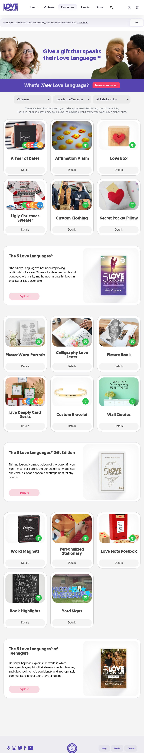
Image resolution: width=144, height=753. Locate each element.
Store (99, 7)
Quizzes (49, 7)
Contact (131, 748)
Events (85, 7)
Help (104, 748)
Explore (24, 296)
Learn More (82, 22)
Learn (33, 7)
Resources (67, 7)
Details (25, 170)
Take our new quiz (106, 85)
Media (117, 748)
